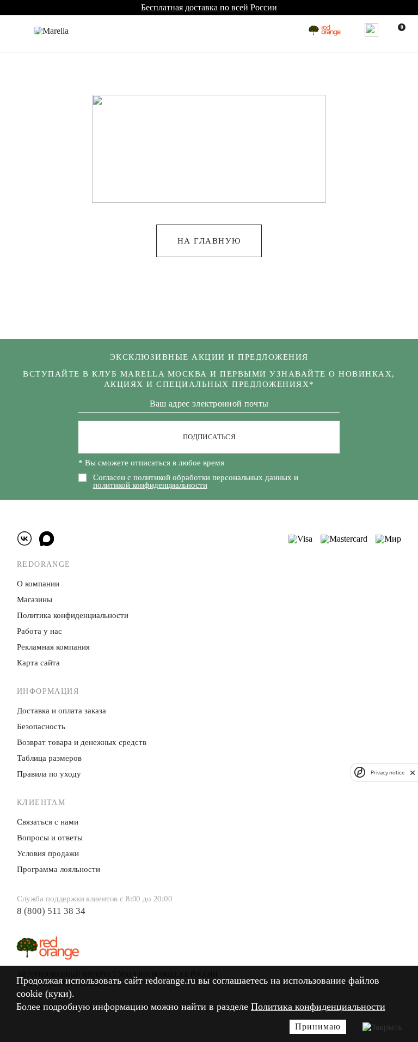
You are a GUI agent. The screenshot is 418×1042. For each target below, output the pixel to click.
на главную (209, 241)
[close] (412, 772)
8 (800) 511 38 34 (51, 911)
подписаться (209, 437)
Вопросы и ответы (50, 837)
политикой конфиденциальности (150, 485)
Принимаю (318, 1026)
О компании (38, 583)
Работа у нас (39, 631)
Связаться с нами (47, 821)
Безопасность (41, 726)
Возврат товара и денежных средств (81, 742)
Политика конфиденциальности (318, 1006)
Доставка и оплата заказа (61, 710)
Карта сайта (38, 662)
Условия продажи (48, 853)
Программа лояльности (58, 869)
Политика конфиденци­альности (72, 615)
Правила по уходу (49, 774)
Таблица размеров (49, 758)
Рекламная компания (53, 647)
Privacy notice (387, 773)
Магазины (34, 599)
